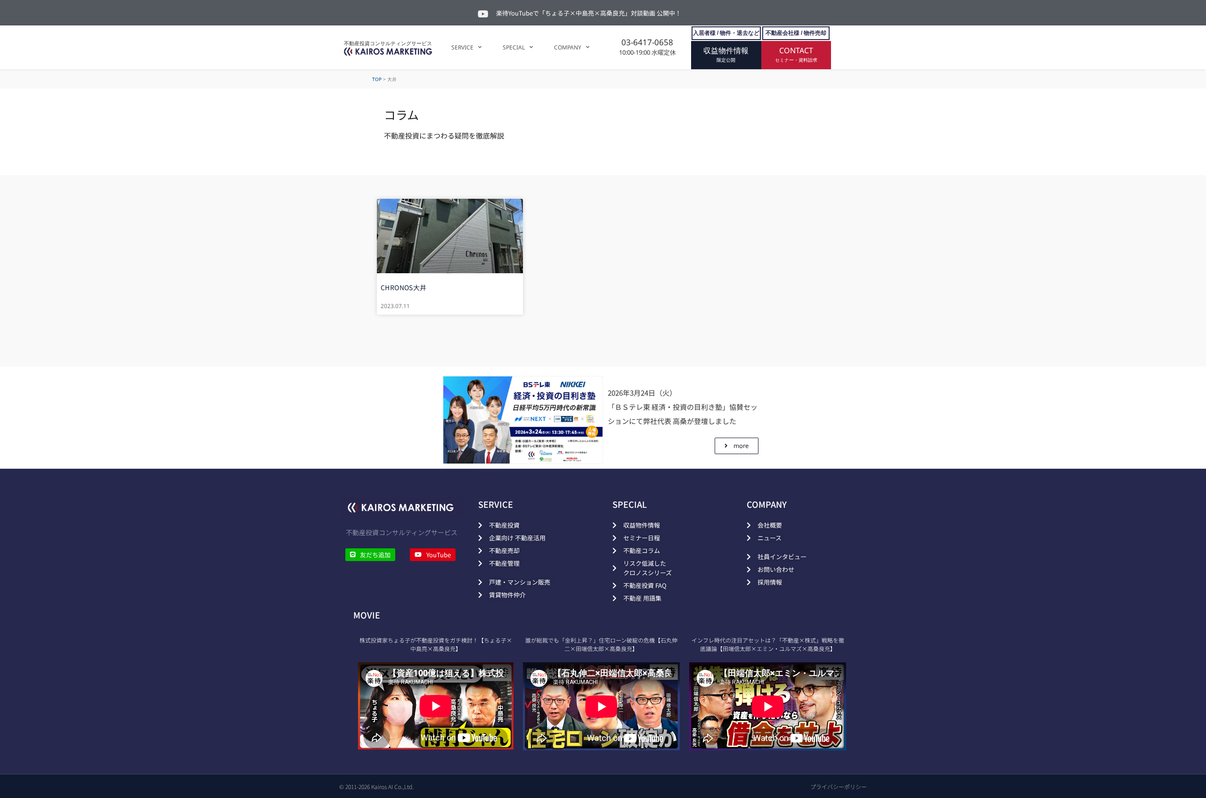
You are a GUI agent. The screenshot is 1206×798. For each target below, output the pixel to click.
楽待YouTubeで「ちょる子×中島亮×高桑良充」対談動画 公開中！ (588, 12)
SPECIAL (514, 47)
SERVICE (462, 47)
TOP (377, 79)
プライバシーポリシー (838, 786)
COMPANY (567, 47)
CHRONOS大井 (404, 287)
